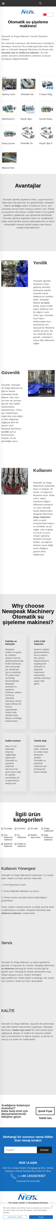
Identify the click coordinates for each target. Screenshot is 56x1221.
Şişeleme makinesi (8, 845)
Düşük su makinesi (21, 845)
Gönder (44, 1149)
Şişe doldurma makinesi (48, 837)
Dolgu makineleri (49, 829)
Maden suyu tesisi (35, 836)
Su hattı (34, 828)
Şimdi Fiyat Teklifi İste (45, 1112)
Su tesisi (21, 828)
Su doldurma (21, 836)
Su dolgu (8, 828)
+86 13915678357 (33, 1176)
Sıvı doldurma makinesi (8, 837)
